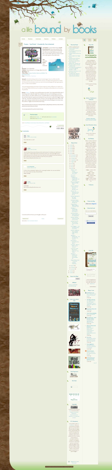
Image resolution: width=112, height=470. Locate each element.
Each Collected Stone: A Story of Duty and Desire (91, 295)
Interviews (38, 39)
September (73, 160)
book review (33, 122)
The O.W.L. (89, 337)
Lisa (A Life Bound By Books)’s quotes (91, 275)
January (73, 269)
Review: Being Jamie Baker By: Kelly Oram (75, 183)
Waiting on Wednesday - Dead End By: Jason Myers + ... (75, 210)
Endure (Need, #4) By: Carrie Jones (74, 49)
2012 (71, 151)
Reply (25, 142)
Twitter (37, 116)
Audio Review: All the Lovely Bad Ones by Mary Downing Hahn (91, 339)
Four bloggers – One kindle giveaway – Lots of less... (75, 227)
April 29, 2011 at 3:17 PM (31, 167)
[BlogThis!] (59, 128)
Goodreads (54, 116)
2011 (71, 153)
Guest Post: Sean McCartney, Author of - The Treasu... (75, 250)
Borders (34, 73)
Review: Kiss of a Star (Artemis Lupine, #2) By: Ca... (74, 223)
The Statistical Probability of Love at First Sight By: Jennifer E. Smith (75, 68)
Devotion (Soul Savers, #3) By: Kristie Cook (75, 72)
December (73, 155)
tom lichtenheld (30, 166)
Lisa (70, 410)
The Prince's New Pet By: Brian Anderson (74, 61)
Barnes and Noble (41, 73)
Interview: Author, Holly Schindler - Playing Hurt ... (75, 201)
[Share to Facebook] (61, 128)
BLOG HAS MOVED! (91, 314)
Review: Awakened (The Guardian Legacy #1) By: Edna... (75, 232)
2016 (71, 145)
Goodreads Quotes (93, 286)
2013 (71, 150)
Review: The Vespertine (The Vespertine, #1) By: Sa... (75, 192)
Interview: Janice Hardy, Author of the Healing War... (75, 214)
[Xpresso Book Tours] (74, 345)
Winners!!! (73, 175)
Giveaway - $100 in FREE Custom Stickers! (75, 246)
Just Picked (47, 122)
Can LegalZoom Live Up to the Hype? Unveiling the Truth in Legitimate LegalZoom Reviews (91, 303)
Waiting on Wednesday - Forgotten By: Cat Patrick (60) (75, 178)
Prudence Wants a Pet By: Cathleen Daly (74, 65)
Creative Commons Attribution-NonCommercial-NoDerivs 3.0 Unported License (74, 415)
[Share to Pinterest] (63, 128)
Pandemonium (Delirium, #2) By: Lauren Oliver (74, 59)
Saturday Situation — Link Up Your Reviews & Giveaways (91, 346)
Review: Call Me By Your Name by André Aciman (91, 353)
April (72, 168)
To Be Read (89, 310)
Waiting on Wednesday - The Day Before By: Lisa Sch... (75, 237)
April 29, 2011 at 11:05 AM (31, 137)
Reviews (30, 39)
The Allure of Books (91, 299)
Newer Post (25, 218)
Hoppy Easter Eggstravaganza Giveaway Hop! (75, 205)
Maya (28, 135)
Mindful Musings (72, 286)
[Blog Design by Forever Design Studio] (72, 466)
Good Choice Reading (91, 313)
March (72, 265)
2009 (71, 272)
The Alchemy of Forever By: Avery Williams (75, 51)
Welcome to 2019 (90, 360)
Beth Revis (92, 283)
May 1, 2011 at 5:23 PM (31, 183)
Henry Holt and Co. (40, 122)
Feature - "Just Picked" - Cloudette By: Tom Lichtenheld (39, 44)
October (73, 158)
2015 (71, 146)
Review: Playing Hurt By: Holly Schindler (75, 197)
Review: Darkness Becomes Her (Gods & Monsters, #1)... (74, 187)
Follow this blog (91, 222)
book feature (27, 122)
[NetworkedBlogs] (91, 220)
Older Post (60, 218)
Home (23, 39)
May (72, 166)
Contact (61, 39)
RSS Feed (39, 118)
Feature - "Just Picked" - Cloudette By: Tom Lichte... (74, 171)
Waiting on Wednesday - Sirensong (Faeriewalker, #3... (74, 256)
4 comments (60, 125)
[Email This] (57, 128)
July (72, 163)
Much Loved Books (73, 284)
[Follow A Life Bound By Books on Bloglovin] (91, 204)
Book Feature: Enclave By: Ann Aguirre (75, 242)
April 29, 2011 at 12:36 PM (31, 149)
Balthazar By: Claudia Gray (74, 63)
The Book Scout (90, 350)
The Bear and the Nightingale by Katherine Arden (90, 321)
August (72, 161)
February (73, 267)
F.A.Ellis (28, 148)
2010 (71, 271)
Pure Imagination (90, 344)
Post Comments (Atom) (33, 220)
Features (46, 39)
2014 (71, 148)
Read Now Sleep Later (91, 308)
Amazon (30, 73)
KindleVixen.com (90, 292)
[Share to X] (60, 128)
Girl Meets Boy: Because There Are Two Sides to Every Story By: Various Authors (74, 75)
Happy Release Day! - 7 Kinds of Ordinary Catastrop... (75, 262)
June (72, 165)
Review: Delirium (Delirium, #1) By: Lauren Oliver (75, 218)
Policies (54, 39)
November (73, 156)
